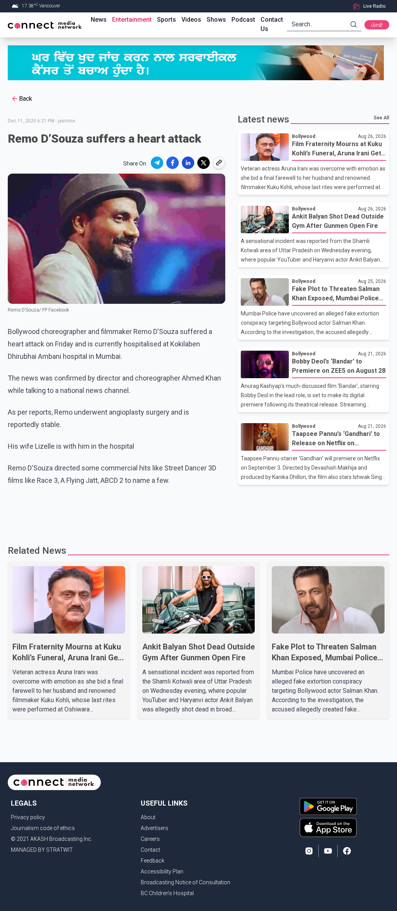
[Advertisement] (198, 511)
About (148, 817)
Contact (150, 850)
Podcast (243, 19)
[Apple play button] (328, 827)
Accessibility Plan (162, 871)
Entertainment (132, 19)
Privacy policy (28, 817)
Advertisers (154, 828)
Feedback (152, 861)
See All (381, 118)
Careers (150, 839)
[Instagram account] (309, 851)
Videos (191, 19)
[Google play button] (328, 806)
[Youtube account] (328, 851)
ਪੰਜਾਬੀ (377, 25)
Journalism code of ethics (43, 828)
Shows (216, 19)
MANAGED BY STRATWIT (42, 850)
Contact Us (272, 24)
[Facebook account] (347, 851)
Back (25, 98)
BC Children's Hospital (167, 893)
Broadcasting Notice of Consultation (185, 882)
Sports (166, 19)
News (99, 19)
